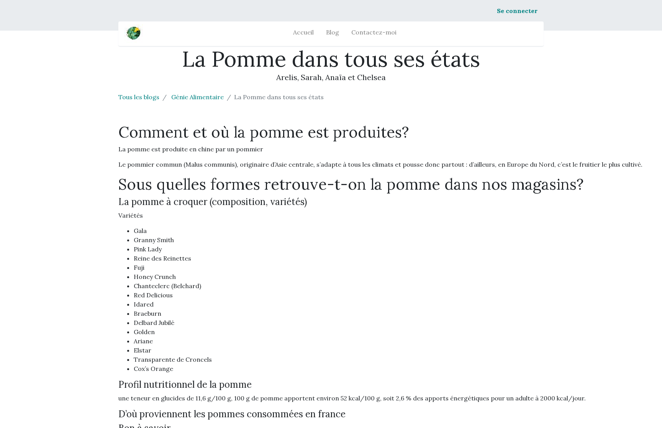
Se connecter (517, 11)
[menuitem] (303, 33)
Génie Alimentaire (197, 97)
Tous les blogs (138, 97)
